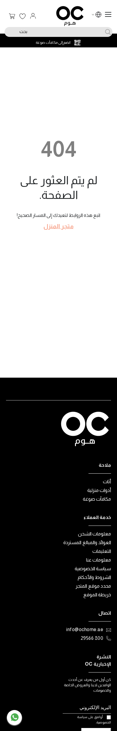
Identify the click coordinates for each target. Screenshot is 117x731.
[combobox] (58, 32)
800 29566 (92, 638)
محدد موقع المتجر (93, 586)
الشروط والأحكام (94, 577)
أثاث (107, 481)
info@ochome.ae (84, 629)
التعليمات (101, 551)
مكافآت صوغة (97, 499)
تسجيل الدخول (33, 16)
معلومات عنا (98, 559)
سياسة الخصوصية (93, 568)
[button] (98, 15)
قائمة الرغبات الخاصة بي (23, 16)
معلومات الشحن (94, 533)
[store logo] (70, 16)
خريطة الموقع (97, 594)
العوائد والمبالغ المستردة (87, 542)
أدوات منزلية (99, 490)
